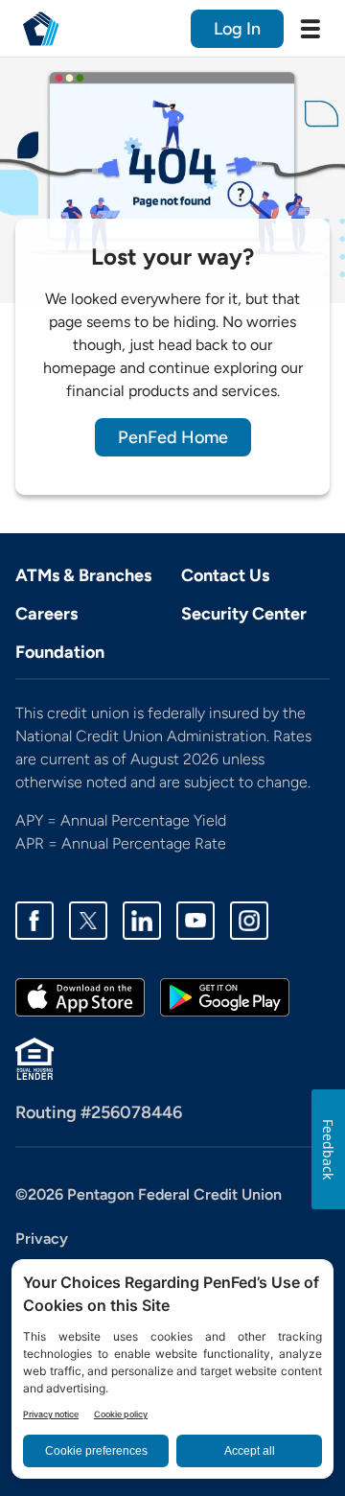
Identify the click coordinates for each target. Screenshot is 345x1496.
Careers (46, 613)
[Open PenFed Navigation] (310, 29)
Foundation (59, 652)
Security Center (244, 613)
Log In (237, 28)
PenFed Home (173, 437)
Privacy (41, 1238)
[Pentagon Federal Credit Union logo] (40, 29)
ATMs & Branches (83, 575)
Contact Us (225, 575)
